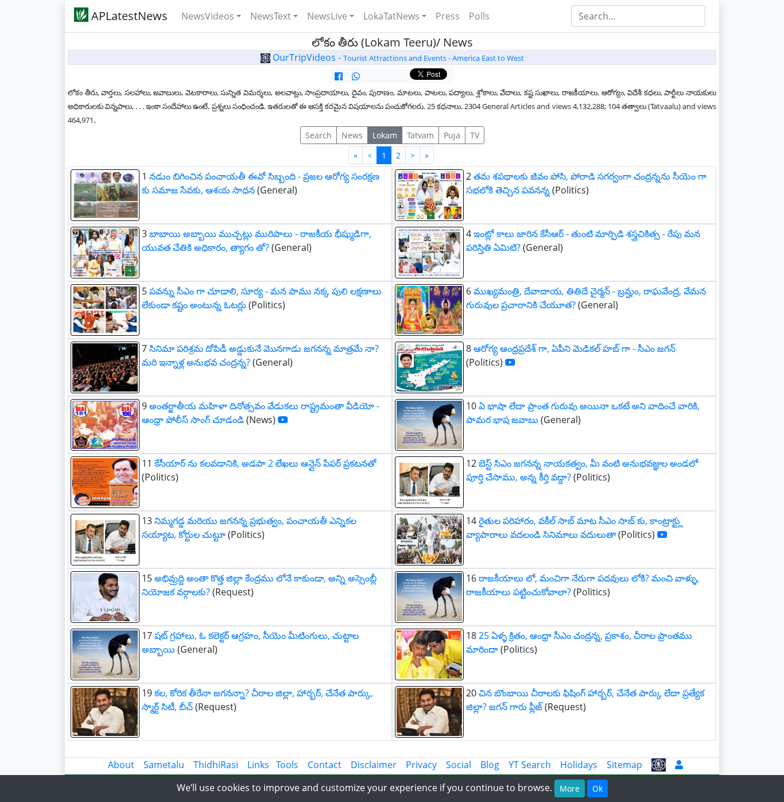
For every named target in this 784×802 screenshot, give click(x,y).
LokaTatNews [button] (391, 16)
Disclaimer (374, 764)
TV (474, 135)
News (352, 135)
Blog (489, 764)
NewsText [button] (270, 16)
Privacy (421, 764)
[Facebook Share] (339, 76)
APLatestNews (128, 16)
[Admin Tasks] (679, 764)
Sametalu (163, 764)
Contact (324, 764)
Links (258, 764)
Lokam (384, 135)
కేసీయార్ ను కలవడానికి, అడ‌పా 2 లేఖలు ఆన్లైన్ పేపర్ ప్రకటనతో (265, 463)
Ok (597, 788)
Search (318, 135)
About (121, 764)
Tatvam (420, 135)
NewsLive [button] (327, 16)
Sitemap (624, 764)
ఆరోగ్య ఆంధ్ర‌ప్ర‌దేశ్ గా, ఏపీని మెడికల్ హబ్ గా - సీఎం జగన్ (574, 348)
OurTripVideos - (397, 57)
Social (458, 764)
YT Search (530, 764)
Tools (287, 764)
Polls (479, 16)
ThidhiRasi (215, 764)
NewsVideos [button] (207, 16)
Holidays (578, 764)
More (570, 788)
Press (448, 16)
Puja (452, 135)
